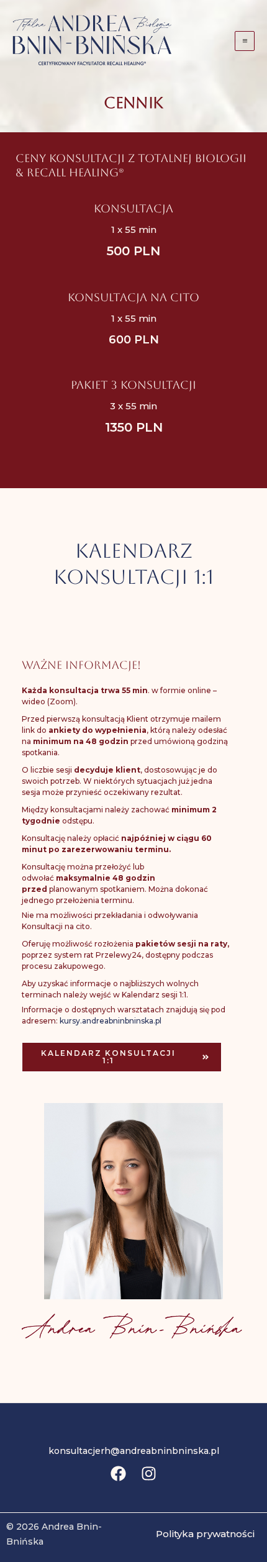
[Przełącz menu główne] (245, 41)
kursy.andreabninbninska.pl (110, 1020)
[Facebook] (118, 1473)
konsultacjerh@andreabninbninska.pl (133, 1450)
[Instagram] (148, 1473)
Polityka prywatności (205, 1534)
